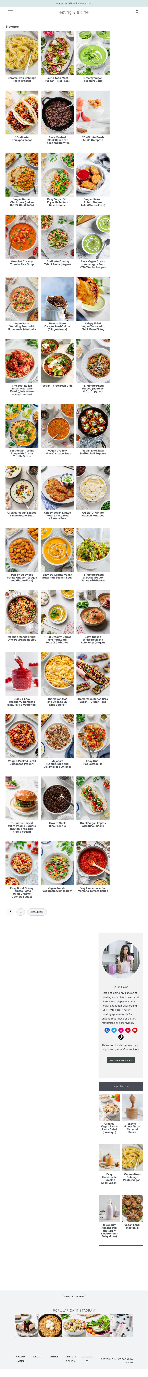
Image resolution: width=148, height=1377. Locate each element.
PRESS (54, 1356)
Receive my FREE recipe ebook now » (74, 3)
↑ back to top (74, 1296)
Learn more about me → (121, 1060)
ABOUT (37, 1356)
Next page (36, 911)
